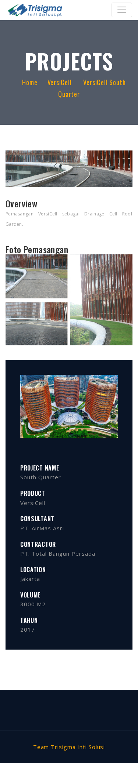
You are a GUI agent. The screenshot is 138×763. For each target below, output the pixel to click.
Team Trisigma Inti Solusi (69, 747)
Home (29, 82)
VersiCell (60, 82)
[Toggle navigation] (122, 10)
